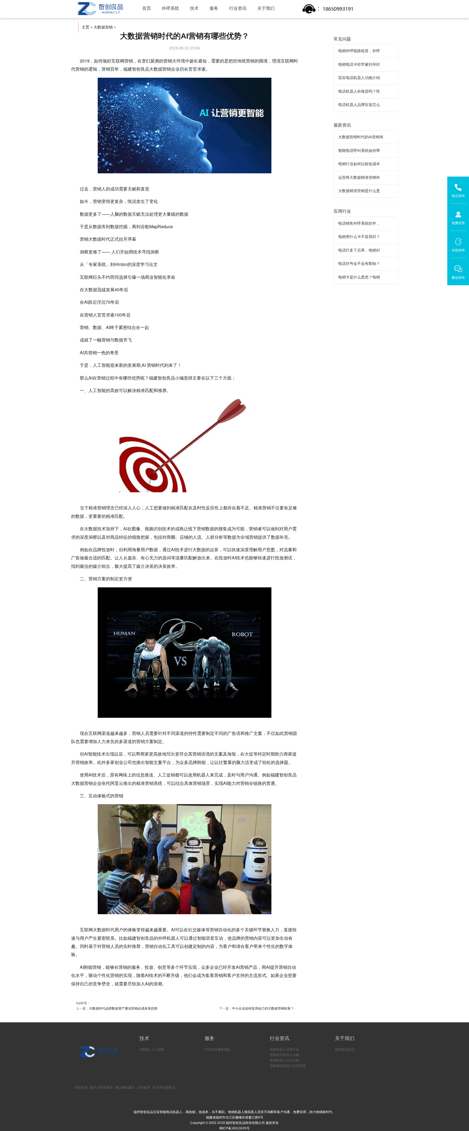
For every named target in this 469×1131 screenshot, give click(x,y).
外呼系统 (170, 8)
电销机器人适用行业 (284, 1049)
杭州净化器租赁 (164, 1087)
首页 (146, 8)
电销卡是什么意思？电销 (359, 277)
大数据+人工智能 (152, 1049)
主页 (85, 27)
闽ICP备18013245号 (234, 1128)
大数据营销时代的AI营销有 (361, 137)
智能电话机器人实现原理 (288, 1066)
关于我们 (266, 8)
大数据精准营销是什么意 (359, 191)
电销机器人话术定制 (284, 1060)
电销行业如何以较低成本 (359, 164)
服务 (214, 8)
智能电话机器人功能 (284, 1055)
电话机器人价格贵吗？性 (359, 91)
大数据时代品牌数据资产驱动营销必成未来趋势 (123, 1008)
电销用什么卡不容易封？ (359, 236)
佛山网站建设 (125, 1087)
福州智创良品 (344, 1049)
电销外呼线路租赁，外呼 (359, 51)
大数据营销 (103, 27)
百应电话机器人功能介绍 (359, 78)
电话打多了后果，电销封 (359, 250)
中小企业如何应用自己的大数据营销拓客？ (263, 1008)
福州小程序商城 (101, 1087)
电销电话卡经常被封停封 (359, 64)
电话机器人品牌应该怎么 (359, 104)
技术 (194, 8)
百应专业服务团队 (218, 1049)
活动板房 (143, 1087)
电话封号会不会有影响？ (359, 263)
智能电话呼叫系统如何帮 (359, 150)
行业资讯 (237, 8)
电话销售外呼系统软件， (359, 223)
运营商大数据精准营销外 (359, 177)
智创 (99, 8)
